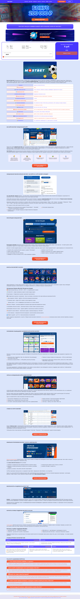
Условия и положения (63, 596)
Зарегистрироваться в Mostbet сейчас (40, 259)
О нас (29, 596)
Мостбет (30, 1)
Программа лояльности (17, 596)
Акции (47, 1)
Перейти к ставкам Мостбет (40, 434)
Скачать (26, 1)
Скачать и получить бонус (40, 478)
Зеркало (35, 1)
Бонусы (43, 1)
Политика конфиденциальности (54, 596)
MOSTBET (10, 1)
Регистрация (61, 1)
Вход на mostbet (40, 19)
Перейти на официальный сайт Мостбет (40, 166)
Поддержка (23, 596)
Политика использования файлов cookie (43, 596)
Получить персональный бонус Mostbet (40, 323)
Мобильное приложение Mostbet (12, 459)
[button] (78, 592)
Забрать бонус (66, 53)
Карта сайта (26, 596)
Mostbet (29, 597)
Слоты (50, 1)
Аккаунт (39, 1)
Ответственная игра (34, 596)
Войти (69, 1)
